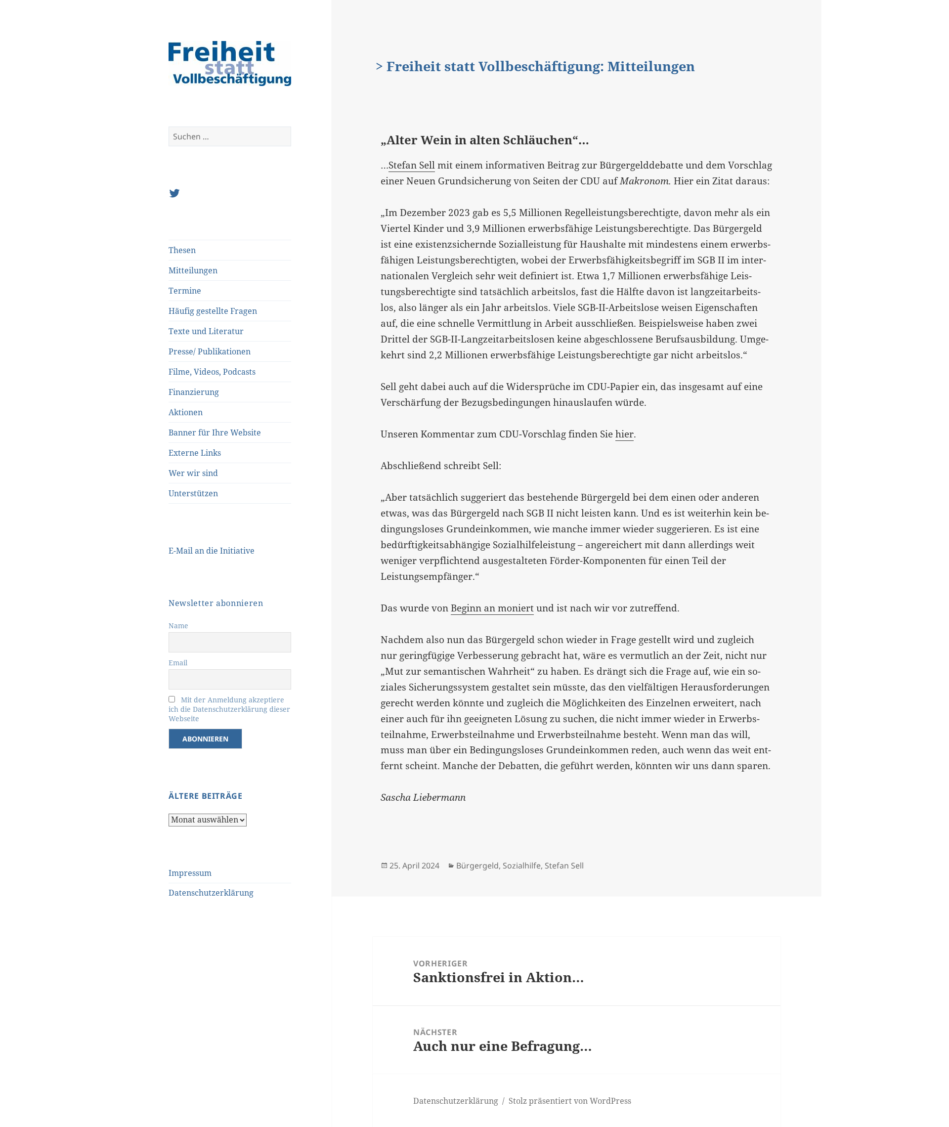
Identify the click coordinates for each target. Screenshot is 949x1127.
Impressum (190, 872)
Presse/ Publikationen (210, 351)
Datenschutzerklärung (211, 892)
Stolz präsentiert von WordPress (570, 1100)
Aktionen (186, 412)
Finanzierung (194, 392)
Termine (185, 290)
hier (624, 434)
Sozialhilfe (522, 865)
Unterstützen (193, 493)
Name (178, 625)
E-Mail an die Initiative (212, 550)
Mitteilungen (193, 270)
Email (178, 662)
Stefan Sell (411, 165)
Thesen (182, 250)
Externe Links (195, 452)
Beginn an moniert (492, 608)
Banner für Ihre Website (215, 432)
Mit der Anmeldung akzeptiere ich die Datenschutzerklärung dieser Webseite (229, 709)
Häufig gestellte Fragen (213, 310)
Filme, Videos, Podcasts (212, 371)
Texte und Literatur (206, 331)
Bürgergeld (477, 865)
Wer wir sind (193, 473)
